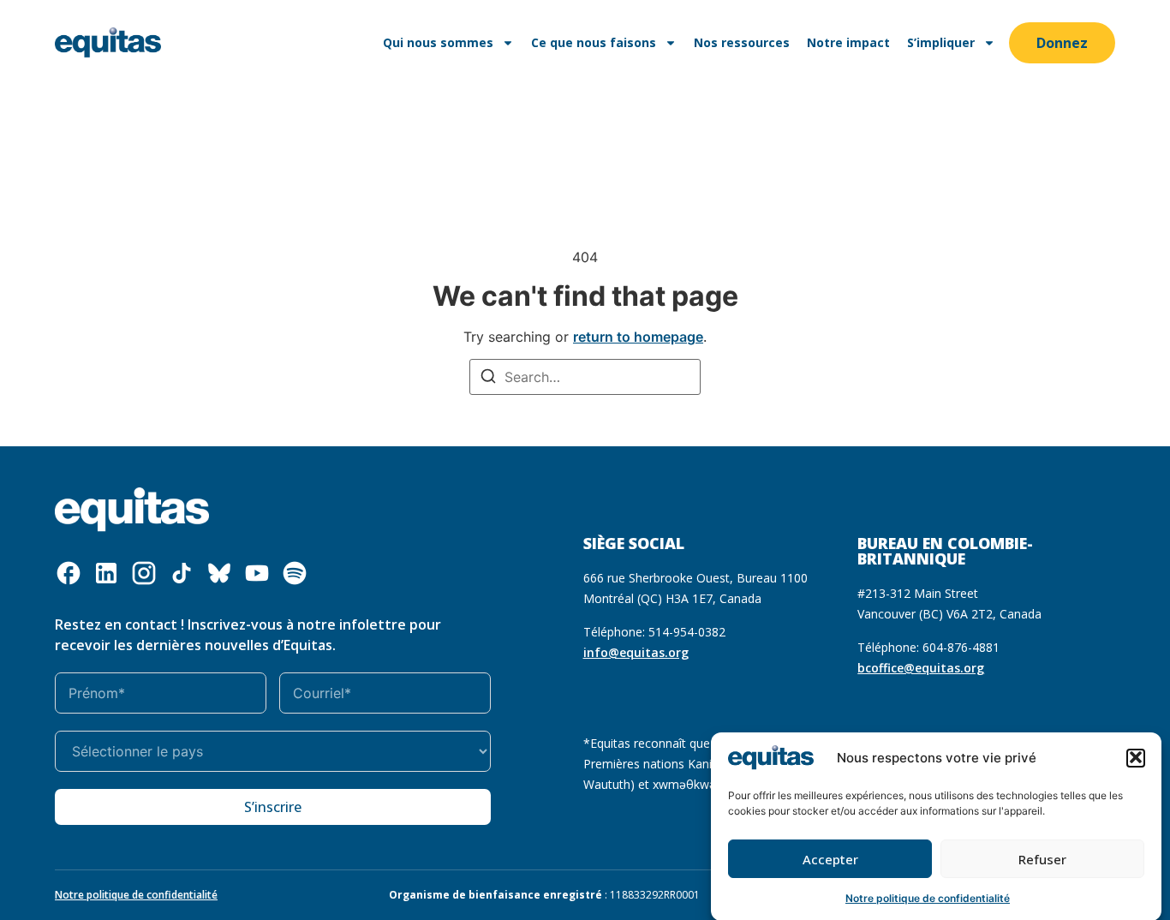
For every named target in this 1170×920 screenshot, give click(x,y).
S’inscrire (272, 807)
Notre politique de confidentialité (927, 898)
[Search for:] (585, 377)
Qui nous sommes (438, 42)
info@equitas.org (636, 652)
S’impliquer (941, 42)
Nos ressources (742, 42)
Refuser (1042, 859)
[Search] (488, 378)
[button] (1135, 757)
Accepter (830, 859)
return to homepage (638, 336)
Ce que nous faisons (593, 42)
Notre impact (848, 42)
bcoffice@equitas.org (920, 668)
